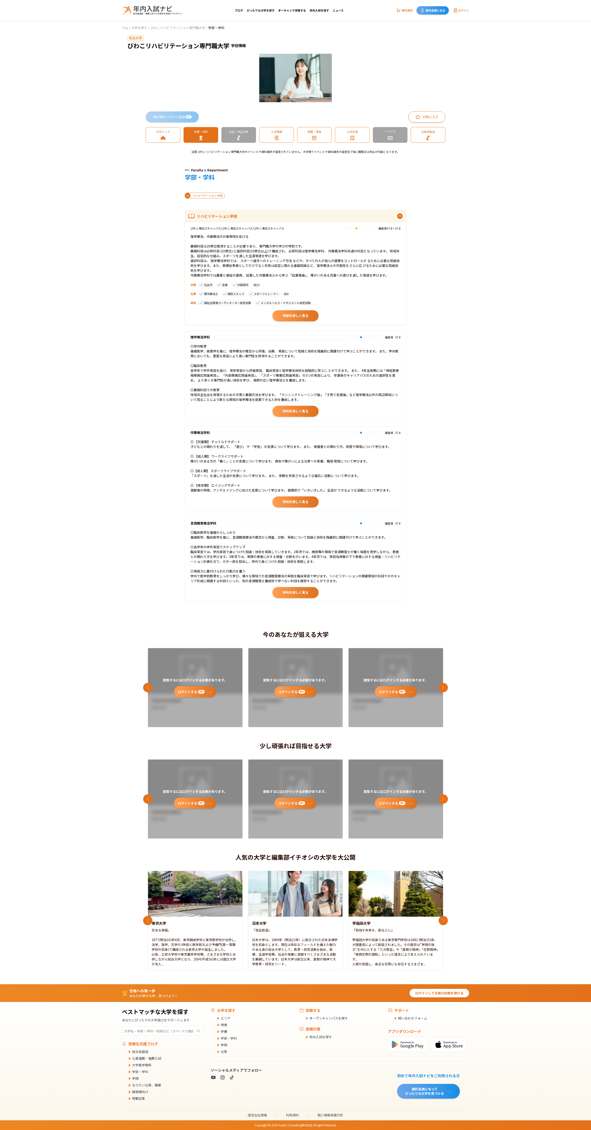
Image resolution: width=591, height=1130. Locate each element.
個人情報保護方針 (330, 1115)
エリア (225, 1018)
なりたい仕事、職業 (146, 1085)
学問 (135, 1078)
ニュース (338, 10)
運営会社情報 (257, 1115)
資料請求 (407, 10)
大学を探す (139, 27)
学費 (224, 1031)
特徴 (224, 1025)
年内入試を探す (319, 10)
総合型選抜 (140, 1051)
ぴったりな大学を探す (260, 10)
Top (125, 27)
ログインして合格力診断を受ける (439, 993)
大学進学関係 (141, 1065)
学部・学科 (140, 1071)
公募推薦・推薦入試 (146, 1058)
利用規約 (292, 1115)
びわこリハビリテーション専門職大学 (177, 27)
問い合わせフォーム (412, 1018)
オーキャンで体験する (292, 10)
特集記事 (138, 1098)
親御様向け (140, 1091)
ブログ (239, 10)
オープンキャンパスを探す (328, 1018)
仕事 (224, 1051)
